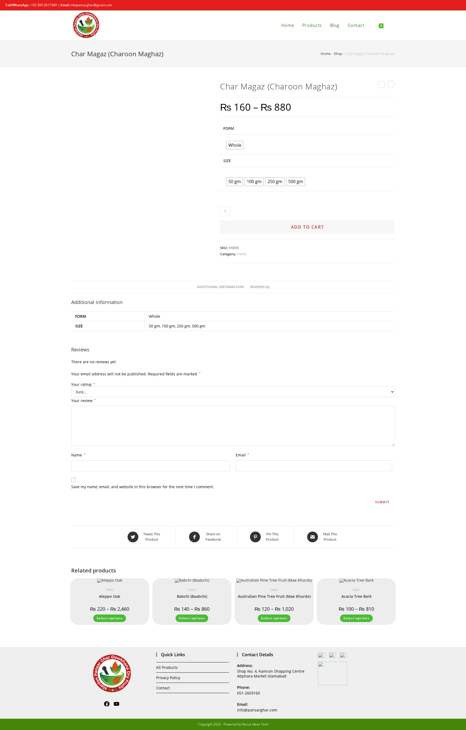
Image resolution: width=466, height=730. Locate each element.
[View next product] (391, 84)
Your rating (83, 384)
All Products (167, 667)
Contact (163, 687)
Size (227, 160)
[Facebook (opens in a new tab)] (453, 5)
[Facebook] (107, 704)
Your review (83, 400)
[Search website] (393, 25)
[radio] (235, 145)
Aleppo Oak (109, 596)
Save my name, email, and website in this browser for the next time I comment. (142, 486)
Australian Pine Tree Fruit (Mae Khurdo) (274, 596)
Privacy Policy (168, 677)
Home (326, 53)
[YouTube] (116, 704)
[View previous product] (381, 84)
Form (228, 128)
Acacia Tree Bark (356, 596)
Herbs (242, 254)
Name (78, 454)
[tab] (220, 287)
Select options (110, 618)
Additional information (220, 287)
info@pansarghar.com (257, 709)
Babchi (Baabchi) (192, 596)
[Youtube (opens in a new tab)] (458, 5)
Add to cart (307, 227)
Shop (338, 53)
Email (242, 454)
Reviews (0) (259, 287)
